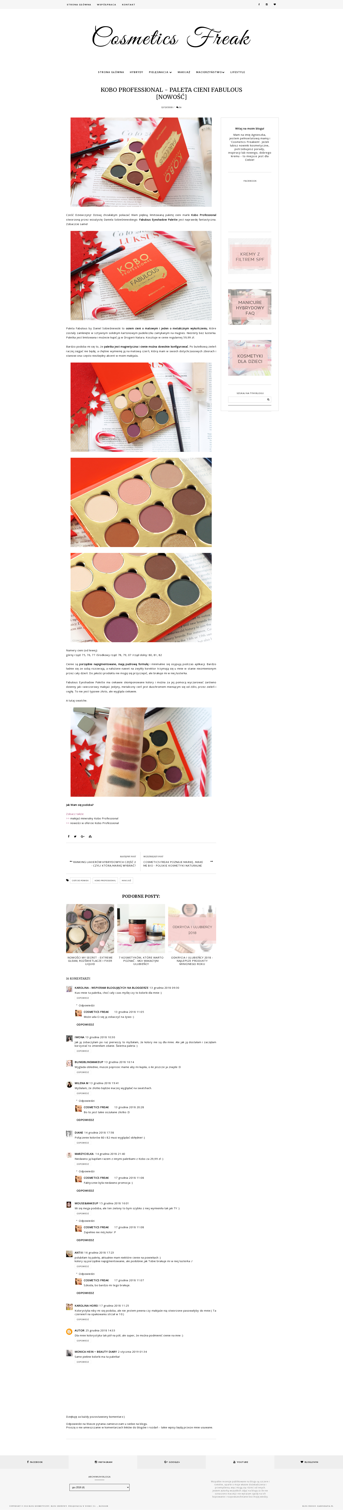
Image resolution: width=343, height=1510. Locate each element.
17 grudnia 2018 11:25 (114, 1305)
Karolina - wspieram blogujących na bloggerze (111, 987)
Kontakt (128, 4)
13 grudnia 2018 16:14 (119, 1062)
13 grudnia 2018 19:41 (104, 1083)
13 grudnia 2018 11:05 (129, 1012)
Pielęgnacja (159, 72)
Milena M (81, 1083)
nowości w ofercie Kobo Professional (94, 823)
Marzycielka (84, 1153)
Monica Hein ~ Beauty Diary (96, 1351)
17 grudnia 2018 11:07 (129, 1280)
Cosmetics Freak (96, 1012)
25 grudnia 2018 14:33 (100, 1330)
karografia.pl (325, 1506)
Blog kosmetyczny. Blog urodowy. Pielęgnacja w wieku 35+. (63, 1506)
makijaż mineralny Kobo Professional (94, 818)
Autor (79, 1330)
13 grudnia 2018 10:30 (100, 1037)
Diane (79, 1132)
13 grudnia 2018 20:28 (129, 1107)
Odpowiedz (83, 998)
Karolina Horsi (86, 1305)
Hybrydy (136, 72)
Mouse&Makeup (86, 1203)
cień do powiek (80, 880)
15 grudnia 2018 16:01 (114, 1203)
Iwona (79, 1037)
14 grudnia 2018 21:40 (110, 1153)
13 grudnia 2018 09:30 (164, 987)
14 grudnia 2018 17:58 (99, 1132)
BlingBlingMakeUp (89, 1062)
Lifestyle (237, 72)
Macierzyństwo (209, 72)
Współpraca (106, 4)
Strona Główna (79, 4)
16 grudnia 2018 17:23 (99, 1252)
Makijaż (184, 72)
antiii (79, 1252)
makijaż (126, 880)
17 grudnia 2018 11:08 (129, 1177)
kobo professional (105, 880)
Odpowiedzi (87, 1005)
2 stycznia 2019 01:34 (132, 1351)
